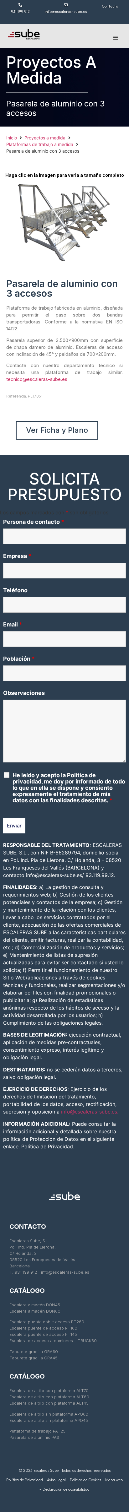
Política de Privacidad (24, 1479)
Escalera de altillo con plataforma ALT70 (49, 1390)
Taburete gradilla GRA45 (33, 1357)
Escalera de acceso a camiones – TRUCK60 (53, 1340)
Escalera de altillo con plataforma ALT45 (49, 1403)
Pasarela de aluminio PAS (34, 1437)
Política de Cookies (85, 1479)
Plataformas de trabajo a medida (39, 144)
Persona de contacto (33, 522)
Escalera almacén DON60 (34, 1311)
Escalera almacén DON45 (34, 1304)
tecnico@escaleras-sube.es (36, 379)
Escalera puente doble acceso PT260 (46, 1321)
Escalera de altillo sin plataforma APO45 (48, 1420)
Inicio (11, 137)
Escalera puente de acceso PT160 (43, 1327)
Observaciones (24, 693)
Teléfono (15, 590)
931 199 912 (20, 11)
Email (12, 624)
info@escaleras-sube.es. (89, 1111)
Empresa (17, 556)
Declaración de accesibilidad (66, 1489)
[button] (115, 37)
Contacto (110, 6)
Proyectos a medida (44, 137)
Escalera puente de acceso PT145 (43, 1334)
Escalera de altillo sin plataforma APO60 (48, 1414)
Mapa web (114, 1479)
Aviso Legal (56, 1479)
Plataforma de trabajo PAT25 (37, 1430)
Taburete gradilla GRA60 (33, 1351)
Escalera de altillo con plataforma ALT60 (49, 1396)
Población (19, 659)
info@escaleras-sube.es (66, 11)
